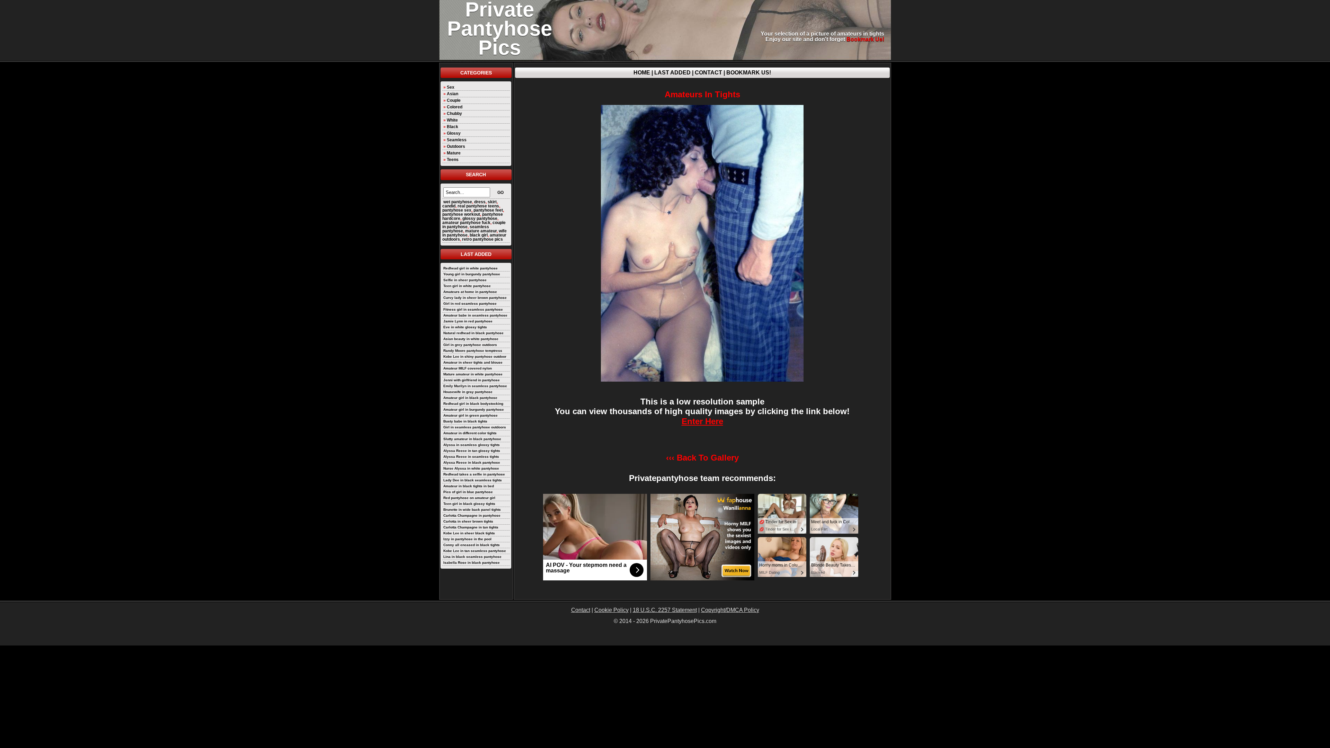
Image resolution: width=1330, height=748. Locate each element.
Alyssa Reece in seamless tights (471, 456)
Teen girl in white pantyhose (467, 286)
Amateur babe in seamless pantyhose (475, 315)
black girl (479, 235)
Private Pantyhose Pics (499, 28)
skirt (492, 201)
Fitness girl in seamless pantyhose (473, 309)
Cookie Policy (611, 610)
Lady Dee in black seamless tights (472, 480)
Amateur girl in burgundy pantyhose (473, 409)
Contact (708, 72)
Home (641, 72)
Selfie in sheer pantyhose (465, 280)
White (452, 120)
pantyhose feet (488, 210)
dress (480, 201)
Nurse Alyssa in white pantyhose (471, 468)
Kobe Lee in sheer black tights (469, 533)
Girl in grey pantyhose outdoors (470, 345)
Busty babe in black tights (465, 421)
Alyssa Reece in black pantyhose (471, 462)
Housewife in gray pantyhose (468, 392)
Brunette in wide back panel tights (472, 509)
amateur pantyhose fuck (466, 222)
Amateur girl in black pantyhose (470, 398)
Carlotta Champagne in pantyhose (471, 515)
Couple (454, 100)
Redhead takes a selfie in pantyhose (474, 474)
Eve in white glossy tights (465, 327)
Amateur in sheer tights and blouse (473, 362)
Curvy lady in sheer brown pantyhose (475, 298)
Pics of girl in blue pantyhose (468, 492)
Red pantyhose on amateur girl (469, 498)
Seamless (457, 139)
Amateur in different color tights (470, 433)
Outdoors (456, 146)
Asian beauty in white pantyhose (470, 339)
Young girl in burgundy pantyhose (471, 274)
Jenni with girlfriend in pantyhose (471, 380)
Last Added (672, 72)
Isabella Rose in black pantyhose (471, 562)
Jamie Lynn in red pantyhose (468, 321)
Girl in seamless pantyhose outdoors (474, 427)
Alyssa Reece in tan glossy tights (471, 451)
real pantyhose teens (478, 206)
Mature (454, 153)
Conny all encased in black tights (471, 545)
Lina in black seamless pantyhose (472, 557)
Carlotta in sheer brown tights (468, 521)
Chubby (454, 113)
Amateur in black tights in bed (468, 486)
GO (500, 192)
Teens (453, 159)
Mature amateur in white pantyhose (473, 374)
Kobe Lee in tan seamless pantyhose (474, 551)
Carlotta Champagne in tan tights (470, 527)
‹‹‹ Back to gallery (702, 457)
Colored (454, 107)
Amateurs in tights (702, 94)
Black (452, 126)
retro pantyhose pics (482, 239)
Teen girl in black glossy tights (469, 504)
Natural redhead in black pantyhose (473, 333)
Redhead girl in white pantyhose (470, 268)
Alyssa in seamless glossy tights (471, 445)
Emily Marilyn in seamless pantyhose (475, 386)
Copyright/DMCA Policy (730, 610)
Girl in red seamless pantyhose (470, 303)
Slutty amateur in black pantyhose (472, 439)
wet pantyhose (457, 201)
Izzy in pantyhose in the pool (467, 539)
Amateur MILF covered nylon (467, 368)
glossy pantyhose (479, 218)
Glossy (454, 133)
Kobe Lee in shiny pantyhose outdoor (474, 356)
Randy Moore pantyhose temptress (472, 351)
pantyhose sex (456, 210)
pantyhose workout (461, 214)
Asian (452, 93)
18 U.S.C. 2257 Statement (665, 610)
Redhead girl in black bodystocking (473, 404)
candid (448, 206)
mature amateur (481, 231)
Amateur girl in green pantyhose (470, 415)
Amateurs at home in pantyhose (470, 292)
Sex (450, 87)
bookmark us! (865, 39)
